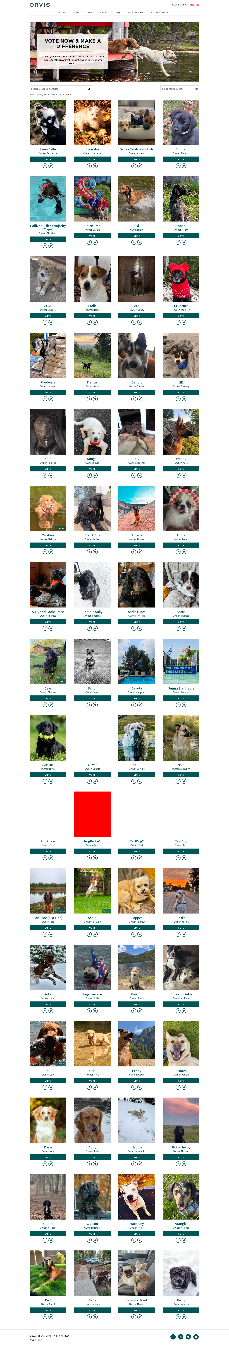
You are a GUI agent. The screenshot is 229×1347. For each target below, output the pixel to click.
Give (90, 12)
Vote (76, 12)
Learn (104, 12)
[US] (191, 5)
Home (62, 12)
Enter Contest (160, 12)
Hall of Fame (135, 12)
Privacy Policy (36, 1339)
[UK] (197, 5)
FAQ (117, 12)
